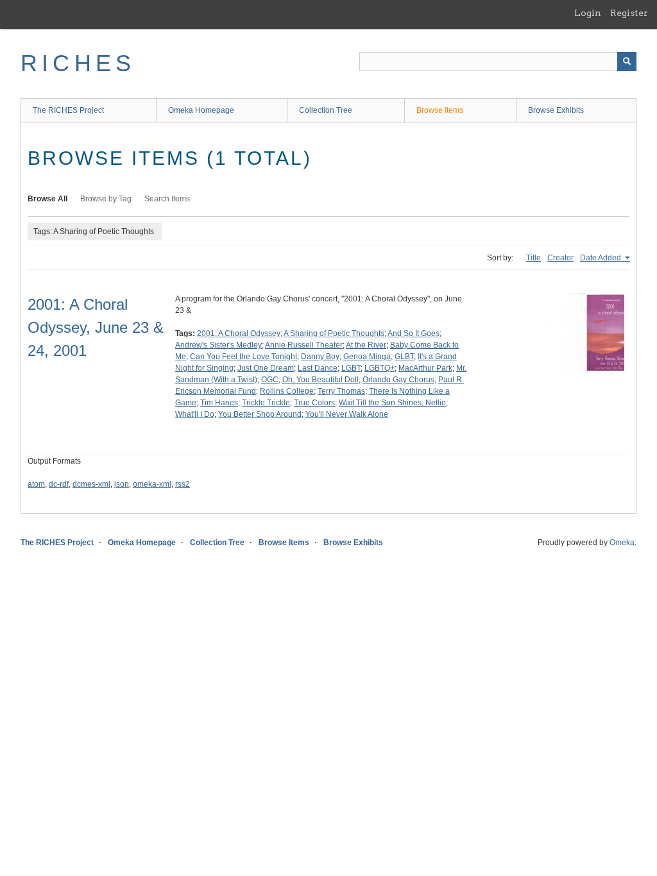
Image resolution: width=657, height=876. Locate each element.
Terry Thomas (341, 391)
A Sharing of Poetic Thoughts (334, 333)
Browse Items (439, 110)
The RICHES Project (68, 110)
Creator (560, 257)
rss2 (182, 484)
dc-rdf (59, 484)
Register (629, 13)
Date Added (601, 257)
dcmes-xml (91, 484)
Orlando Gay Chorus (398, 379)
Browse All (47, 198)
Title (533, 257)
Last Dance (317, 368)
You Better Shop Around (260, 414)
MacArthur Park (425, 368)
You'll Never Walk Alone (346, 414)
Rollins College (287, 391)
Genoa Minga (367, 356)
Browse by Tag (106, 198)
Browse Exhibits (556, 110)
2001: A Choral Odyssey (238, 333)
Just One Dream (265, 368)
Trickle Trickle (266, 402)
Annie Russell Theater (304, 345)
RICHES (78, 63)
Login (587, 13)
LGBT (351, 368)
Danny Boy (320, 356)
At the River (366, 345)
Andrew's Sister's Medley (218, 345)
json (121, 484)
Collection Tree (325, 110)
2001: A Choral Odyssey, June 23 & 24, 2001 (96, 327)
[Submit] (626, 61)
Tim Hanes (219, 402)
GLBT (404, 356)
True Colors (314, 402)
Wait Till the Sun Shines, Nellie (392, 402)
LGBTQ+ (379, 368)
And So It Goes (413, 333)
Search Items (167, 198)
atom (36, 484)
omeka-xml (152, 484)
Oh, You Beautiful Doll (320, 379)
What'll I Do (194, 414)
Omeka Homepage (201, 110)
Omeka (622, 542)
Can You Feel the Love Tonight (243, 356)
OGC (269, 379)
